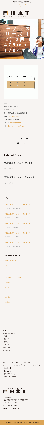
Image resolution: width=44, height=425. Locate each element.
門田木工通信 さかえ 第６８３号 (17, 223)
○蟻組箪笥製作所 (9, 333)
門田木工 (7, 208)
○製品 (5, 336)
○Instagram (7, 371)
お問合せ (8, 302)
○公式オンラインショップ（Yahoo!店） (17, 362)
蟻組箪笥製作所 (10, 261)
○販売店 (6, 342)
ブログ (7, 292)
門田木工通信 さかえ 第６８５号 (19, 163)
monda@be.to (15, 123)
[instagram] (23, 7)
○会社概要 (7, 347)
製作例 (7, 282)
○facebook (7, 368)
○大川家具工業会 (9, 374)
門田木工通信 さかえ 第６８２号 (17, 233)
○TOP (5, 330)
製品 (6, 265)
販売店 (7, 287)
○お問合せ (7, 350)
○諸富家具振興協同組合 (11, 377)
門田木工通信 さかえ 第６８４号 (19, 177)
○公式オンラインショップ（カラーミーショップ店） (22, 365)
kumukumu (9, 272)
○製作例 (6, 339)
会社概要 (8, 297)
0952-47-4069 (14, 116)
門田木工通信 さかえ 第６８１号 (17, 242)
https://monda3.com (16, 126)
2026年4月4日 (9, 169)
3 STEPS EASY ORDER (13, 278)
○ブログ (6, 345)
